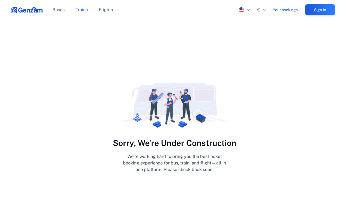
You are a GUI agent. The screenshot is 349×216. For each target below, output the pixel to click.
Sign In (320, 10)
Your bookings (285, 10)
